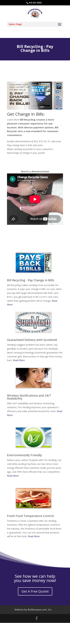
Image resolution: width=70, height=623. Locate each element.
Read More (19, 360)
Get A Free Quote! (35, 591)
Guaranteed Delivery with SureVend (32, 340)
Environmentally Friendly (24, 455)
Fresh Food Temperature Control (30, 516)
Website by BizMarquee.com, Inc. (33, 609)
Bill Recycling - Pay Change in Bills (30, 280)
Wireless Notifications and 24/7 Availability (29, 397)
